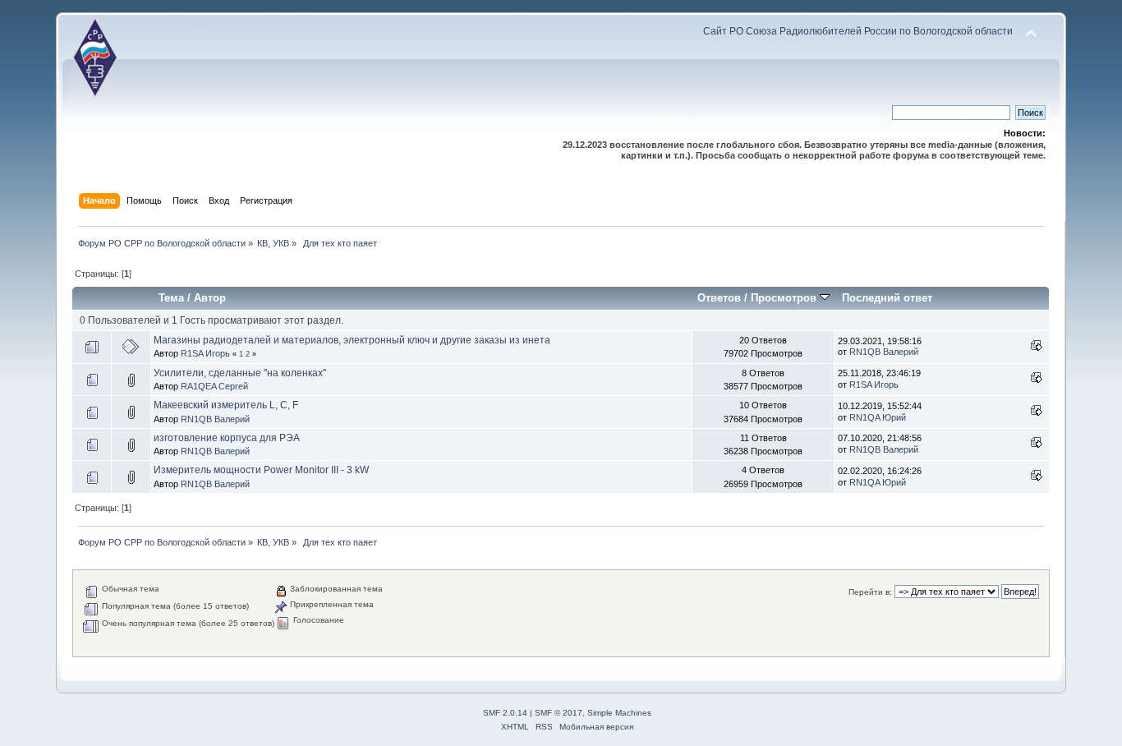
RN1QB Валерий (883, 352)
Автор (210, 298)
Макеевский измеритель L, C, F (226, 405)
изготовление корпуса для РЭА (227, 438)
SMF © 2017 (558, 712)
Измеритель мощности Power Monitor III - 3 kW (261, 470)
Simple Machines (619, 712)
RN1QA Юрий (877, 417)
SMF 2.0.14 (505, 712)
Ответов (719, 298)
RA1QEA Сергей (214, 386)
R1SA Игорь (205, 353)
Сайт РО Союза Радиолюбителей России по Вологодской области (858, 31)
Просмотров (785, 298)
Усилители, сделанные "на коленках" (240, 373)
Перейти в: (870, 591)
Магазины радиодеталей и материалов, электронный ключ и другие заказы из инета (352, 340)
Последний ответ (887, 298)
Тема (171, 298)
